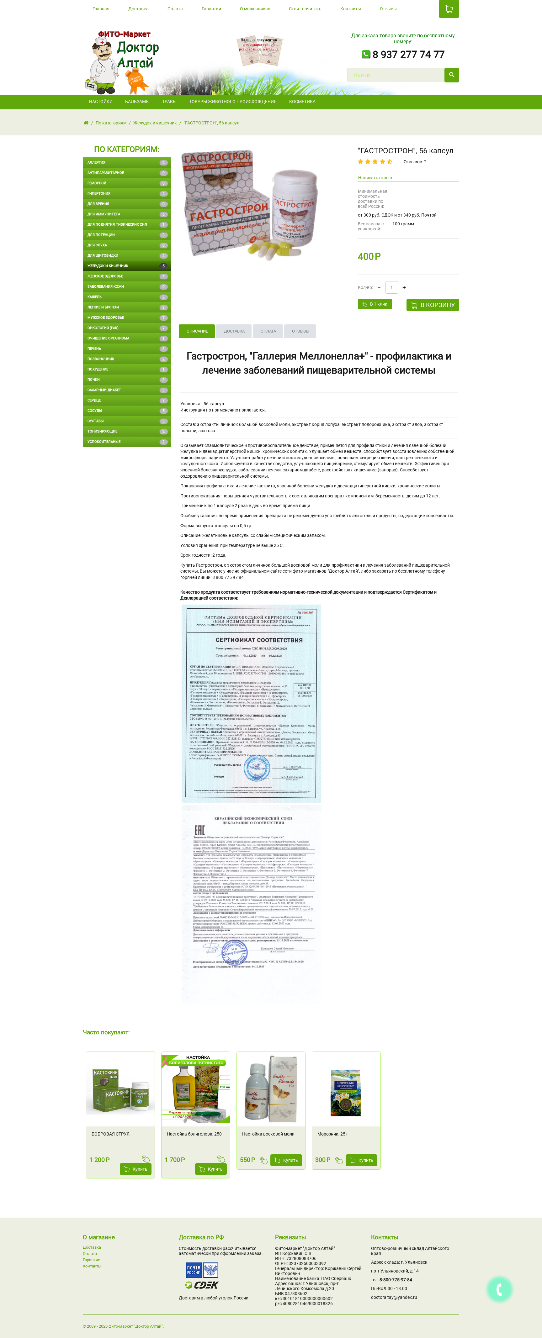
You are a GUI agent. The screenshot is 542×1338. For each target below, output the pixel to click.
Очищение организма (126, 338)
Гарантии (211, 8)
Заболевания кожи (126, 287)
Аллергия (126, 162)
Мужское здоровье (126, 318)
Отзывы (388, 8)
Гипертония (126, 194)
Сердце (126, 400)
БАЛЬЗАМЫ (137, 101)
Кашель (126, 297)
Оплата (175, 8)
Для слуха (126, 245)
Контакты (350, 8)
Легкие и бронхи (126, 307)
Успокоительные (126, 442)
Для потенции (126, 235)
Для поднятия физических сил (126, 225)
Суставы (126, 421)
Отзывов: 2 (415, 161)
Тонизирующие (126, 431)
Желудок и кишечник (155, 122)
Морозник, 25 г (332, 1133)
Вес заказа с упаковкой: (371, 226)
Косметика (302, 101)
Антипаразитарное (126, 173)
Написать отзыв (375, 177)
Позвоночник (126, 359)
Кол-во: (365, 287)
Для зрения (126, 204)
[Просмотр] (150, 1057)
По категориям (111, 122)
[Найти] (451, 75)
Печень (126, 349)
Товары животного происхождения (233, 101)
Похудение (126, 369)
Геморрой (126, 183)
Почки (126, 380)
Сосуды (126, 411)
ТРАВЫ (169, 101)
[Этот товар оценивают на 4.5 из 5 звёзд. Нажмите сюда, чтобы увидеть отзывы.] (376, 161)
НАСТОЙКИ (101, 101)
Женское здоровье (126, 276)
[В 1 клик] (146, 1158)
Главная (101, 8)
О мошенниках (255, 8)
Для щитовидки (126, 256)
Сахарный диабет (126, 390)
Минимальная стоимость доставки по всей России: (372, 199)
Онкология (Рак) (126, 328)
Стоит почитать (305, 8)
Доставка (138, 8)
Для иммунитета (126, 214)
